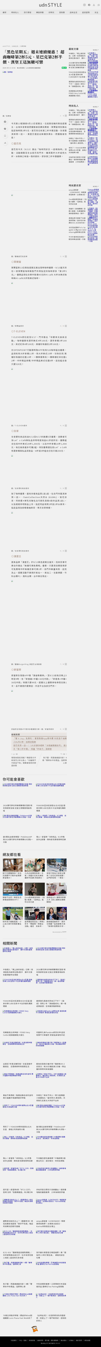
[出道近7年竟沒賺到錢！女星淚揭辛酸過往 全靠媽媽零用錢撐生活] (18, 1052)
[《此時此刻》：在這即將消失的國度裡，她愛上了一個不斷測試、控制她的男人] (51, 1303)
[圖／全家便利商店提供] (39, 470)
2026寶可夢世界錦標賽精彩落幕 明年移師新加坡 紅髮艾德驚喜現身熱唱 (17, 808)
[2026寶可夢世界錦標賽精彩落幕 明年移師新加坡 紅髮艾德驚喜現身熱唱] (18, 793)
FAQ (20, 1340)
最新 (4, 12)
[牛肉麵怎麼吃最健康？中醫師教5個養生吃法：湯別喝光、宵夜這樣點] (51, 1146)
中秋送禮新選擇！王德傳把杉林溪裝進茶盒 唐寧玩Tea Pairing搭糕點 (51, 1285)
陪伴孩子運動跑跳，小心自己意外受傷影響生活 (12, 923)
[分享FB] (5, 121)
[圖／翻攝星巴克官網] (39, 224)
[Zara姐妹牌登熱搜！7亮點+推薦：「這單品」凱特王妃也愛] (93, 201)
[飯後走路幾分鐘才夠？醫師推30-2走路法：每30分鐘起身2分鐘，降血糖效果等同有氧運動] (51, 1052)
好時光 (51, 12)
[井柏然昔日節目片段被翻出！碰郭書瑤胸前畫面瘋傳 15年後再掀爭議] (51, 1177)
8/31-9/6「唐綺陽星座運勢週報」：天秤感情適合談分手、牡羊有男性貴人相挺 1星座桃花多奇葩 (18, 1255)
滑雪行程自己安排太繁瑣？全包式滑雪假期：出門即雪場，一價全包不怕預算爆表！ (56, 875)
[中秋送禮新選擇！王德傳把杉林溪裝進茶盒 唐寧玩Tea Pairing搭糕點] (51, 1272)
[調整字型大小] (5, 142)
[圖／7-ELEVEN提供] (39, 395)
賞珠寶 (62, 12)
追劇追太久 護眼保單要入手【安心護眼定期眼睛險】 (56, 899)
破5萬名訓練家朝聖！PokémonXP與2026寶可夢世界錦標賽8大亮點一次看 (18, 839)
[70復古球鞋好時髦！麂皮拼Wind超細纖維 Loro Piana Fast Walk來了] (18, 1303)
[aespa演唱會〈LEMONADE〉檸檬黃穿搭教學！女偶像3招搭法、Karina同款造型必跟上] (51, 1209)
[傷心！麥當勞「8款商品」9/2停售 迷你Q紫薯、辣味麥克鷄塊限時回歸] (51, 825)
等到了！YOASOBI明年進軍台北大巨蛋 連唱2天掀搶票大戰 (17, 1128)
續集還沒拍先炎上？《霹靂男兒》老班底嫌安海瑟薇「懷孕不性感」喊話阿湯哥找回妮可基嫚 (18, 1224)
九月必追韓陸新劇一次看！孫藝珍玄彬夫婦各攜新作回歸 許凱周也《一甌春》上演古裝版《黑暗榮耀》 (34, 875)
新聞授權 (32, 1340)
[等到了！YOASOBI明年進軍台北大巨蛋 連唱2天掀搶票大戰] (18, 1115)
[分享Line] (5, 128)
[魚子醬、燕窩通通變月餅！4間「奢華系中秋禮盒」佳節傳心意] (18, 1272)
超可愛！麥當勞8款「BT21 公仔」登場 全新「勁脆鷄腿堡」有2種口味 (18, 1190)
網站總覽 (87, 1340)
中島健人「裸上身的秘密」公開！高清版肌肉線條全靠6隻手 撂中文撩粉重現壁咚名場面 (18, 972)
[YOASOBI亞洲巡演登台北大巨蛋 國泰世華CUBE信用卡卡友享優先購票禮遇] (51, 793)
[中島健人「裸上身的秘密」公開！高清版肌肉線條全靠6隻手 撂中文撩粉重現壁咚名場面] (18, 957)
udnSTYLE (6, 46)
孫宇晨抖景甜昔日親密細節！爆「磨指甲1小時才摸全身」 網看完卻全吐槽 (51, 1255)
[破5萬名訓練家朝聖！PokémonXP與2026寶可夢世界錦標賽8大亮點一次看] (18, 825)
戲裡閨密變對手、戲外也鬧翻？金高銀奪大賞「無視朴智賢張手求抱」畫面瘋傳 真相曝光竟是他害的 (56, 923)
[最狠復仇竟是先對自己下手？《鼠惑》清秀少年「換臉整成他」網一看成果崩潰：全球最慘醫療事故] (51, 989)
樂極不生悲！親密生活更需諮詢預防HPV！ (12, 898)
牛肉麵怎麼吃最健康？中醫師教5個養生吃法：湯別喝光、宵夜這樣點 (50, 1159)
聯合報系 (64, 1340)
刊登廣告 (14, 1340)
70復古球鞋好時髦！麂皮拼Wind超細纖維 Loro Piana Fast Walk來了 (17, 1316)
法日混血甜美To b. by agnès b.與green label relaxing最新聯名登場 (77, 229)
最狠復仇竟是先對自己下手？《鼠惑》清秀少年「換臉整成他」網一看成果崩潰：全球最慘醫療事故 (51, 1003)
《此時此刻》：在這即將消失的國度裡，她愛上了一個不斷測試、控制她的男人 (51, 1318)
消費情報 (23, 46)
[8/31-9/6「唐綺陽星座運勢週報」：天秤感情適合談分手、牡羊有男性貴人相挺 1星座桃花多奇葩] (18, 1240)
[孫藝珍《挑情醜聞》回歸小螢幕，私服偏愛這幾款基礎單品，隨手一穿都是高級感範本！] (93, 211)
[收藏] (5, 135)
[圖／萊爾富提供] (39, 303)
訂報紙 (71, 1340)
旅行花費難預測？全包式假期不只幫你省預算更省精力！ (12, 875)
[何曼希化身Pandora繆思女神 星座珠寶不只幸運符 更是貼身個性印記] (51, 1020)
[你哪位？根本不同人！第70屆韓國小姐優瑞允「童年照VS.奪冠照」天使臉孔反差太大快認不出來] (51, 1083)
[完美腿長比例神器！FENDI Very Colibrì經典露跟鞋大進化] (18, 1020)
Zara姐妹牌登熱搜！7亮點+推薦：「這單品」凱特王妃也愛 (35, 899)
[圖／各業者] (35, 92)
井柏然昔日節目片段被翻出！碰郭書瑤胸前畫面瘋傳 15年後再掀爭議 (51, 1190)
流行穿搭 (27, 12)
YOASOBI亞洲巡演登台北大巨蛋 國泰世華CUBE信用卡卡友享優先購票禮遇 (51, 808)
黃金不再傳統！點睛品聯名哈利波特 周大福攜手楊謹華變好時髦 (18, 1096)
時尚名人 (15, 12)
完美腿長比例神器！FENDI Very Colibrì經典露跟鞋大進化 (16, 1033)
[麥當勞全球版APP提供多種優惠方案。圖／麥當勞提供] (39, 708)
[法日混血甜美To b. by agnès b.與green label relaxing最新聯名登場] (93, 229)
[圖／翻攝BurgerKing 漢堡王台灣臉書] (39, 621)
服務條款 (40, 1340)
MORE (95, 50)
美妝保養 (40, 12)
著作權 (47, 1340)
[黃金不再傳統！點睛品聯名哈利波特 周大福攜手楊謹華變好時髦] (18, 1083)
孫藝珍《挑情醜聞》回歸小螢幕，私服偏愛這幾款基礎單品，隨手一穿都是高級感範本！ (77, 212)
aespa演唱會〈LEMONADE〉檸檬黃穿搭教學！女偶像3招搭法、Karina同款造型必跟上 (50, 1224)
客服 (25, 1340)
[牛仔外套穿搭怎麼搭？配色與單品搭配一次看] (93, 239)
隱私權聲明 (54, 1340)
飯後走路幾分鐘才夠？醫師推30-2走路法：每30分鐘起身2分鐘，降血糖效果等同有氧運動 (51, 1066)
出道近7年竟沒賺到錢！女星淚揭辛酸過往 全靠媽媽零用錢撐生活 (17, 1065)
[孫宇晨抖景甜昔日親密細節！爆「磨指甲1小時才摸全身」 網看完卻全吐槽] (51, 1240)
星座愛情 (86, 12)
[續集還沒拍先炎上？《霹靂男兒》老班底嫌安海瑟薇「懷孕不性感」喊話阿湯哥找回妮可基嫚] (18, 1209)
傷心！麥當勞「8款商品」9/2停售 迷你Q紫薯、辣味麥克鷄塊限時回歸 (51, 838)
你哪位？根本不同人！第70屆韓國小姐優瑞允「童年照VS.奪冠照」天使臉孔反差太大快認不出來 (50, 1098)
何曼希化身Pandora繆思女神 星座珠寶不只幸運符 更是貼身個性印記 (50, 1033)
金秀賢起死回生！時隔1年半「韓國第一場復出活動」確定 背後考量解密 (34, 923)
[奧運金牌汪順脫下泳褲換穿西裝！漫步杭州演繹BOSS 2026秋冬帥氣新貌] (93, 220)
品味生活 (73, 12)
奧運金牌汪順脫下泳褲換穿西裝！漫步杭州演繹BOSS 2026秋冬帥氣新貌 (77, 221)
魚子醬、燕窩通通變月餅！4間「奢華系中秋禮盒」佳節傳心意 (17, 1285)
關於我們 (79, 1340)
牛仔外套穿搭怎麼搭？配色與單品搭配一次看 (77, 238)
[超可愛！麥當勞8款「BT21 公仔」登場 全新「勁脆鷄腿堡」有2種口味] (18, 1177)
